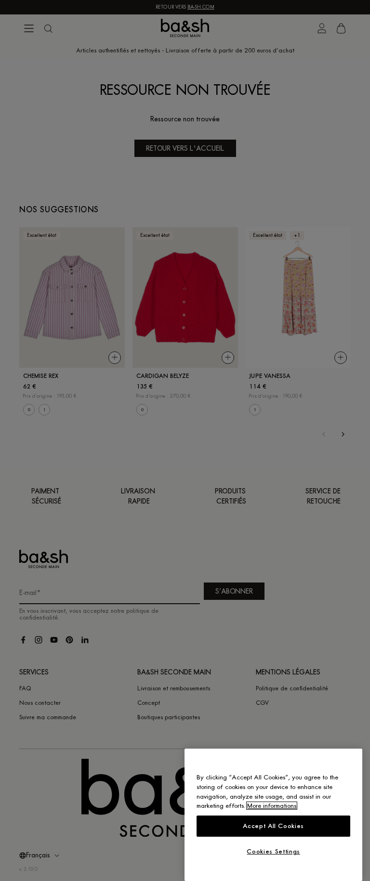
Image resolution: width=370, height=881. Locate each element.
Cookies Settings (273, 851)
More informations (271, 806)
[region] (273, 815)
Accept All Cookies (273, 826)
